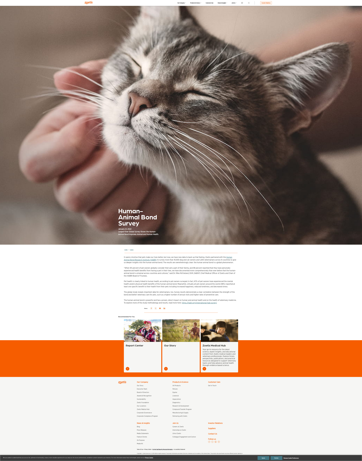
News (131, 250)
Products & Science (195, 3)
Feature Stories (142, 437)
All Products (177, 385)
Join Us (233, 3)
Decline (276, 458)
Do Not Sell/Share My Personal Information (163, 449)
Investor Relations (266, 3)
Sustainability (141, 399)
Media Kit (140, 444)
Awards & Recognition (144, 396)
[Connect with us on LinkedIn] (216, 442)
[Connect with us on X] (212, 442)
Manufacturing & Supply (180, 413)
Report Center (134, 345)
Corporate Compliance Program (147, 416)
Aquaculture (177, 399)
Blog (138, 427)
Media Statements (143, 433)
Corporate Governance (144, 413)
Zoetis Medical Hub (214, 345)
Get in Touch (212, 385)
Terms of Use (140, 449)
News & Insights (222, 3)
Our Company (181, 3)
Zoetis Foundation (143, 402)
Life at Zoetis (177, 433)
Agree (263, 458)
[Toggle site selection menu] (242, 3)
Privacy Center (147, 449)
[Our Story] (181, 330)
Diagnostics (176, 402)
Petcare (175, 389)
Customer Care (209, 3)
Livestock (176, 396)
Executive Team (142, 389)
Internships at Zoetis (179, 430)
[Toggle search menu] (249, 3)
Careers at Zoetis (178, 427)
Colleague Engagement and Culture (184, 437)
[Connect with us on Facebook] (209, 442)
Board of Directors (143, 392)
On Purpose (141, 440)
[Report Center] (142, 330)
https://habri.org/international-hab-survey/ (199, 303)
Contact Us (212, 434)
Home (126, 250)
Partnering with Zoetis (180, 416)
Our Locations (141, 406)
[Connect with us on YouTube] (219, 442)
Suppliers (212, 428)
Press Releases (141, 430)
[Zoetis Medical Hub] (219, 330)
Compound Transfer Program (182, 409)
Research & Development (181, 406)
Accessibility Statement (179, 449)
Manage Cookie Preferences (291, 458)
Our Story (170, 345)
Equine (175, 392)
